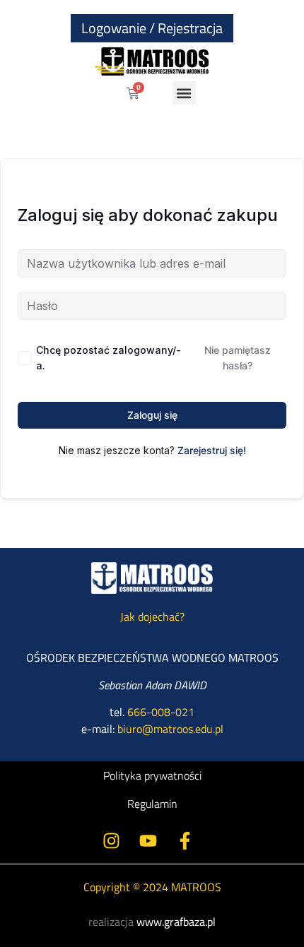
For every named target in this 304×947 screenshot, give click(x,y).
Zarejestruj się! (211, 450)
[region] (152, 761)
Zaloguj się (152, 415)
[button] (184, 93)
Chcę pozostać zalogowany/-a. (108, 357)
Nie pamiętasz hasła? (237, 357)
